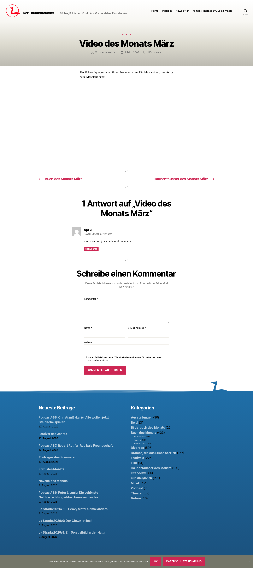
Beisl (134, 422)
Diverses (137, 448)
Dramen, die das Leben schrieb (153, 453)
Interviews (138, 473)
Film (134, 463)
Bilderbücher (140, 436)
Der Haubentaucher (38, 13)
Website (88, 342)
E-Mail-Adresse (137, 328)
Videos (126, 34)
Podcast (167, 10)
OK (156, 561)
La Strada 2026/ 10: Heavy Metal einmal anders (73, 509)
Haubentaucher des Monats (151, 468)
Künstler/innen (141, 478)
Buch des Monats (143, 432)
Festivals (137, 458)
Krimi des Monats (51, 469)
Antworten (91, 249)
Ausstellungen (141, 417)
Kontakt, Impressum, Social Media (212, 10)
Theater (137, 493)
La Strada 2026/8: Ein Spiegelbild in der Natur (72, 532)
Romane (137, 440)
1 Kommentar (155, 52)
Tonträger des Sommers (57, 457)
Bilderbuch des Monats (148, 427)
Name (88, 328)
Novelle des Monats (53, 481)
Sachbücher (139, 443)
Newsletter (182, 10)
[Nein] (249, 561)
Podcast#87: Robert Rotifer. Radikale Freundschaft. (76, 445)
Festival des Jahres (53, 434)
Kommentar (91, 299)
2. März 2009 (132, 52)
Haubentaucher (108, 52)
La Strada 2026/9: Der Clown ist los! (65, 521)
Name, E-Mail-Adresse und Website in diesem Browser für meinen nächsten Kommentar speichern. (124, 359)
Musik (135, 483)
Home (154, 10)
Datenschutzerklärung (184, 561)
